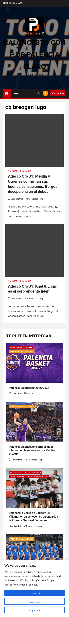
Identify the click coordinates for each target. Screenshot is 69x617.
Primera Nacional (38, 476)
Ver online (58, 93)
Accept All (34, 593)
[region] (34, 588)
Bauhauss (31, 393)
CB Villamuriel (18, 476)
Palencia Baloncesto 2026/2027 (29, 388)
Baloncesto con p (35, 198)
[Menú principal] (16, 93)
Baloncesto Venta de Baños (25, 472)
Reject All (34, 610)
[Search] (38, 93)
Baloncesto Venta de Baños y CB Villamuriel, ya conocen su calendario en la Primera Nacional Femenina (34, 516)
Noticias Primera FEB (19, 170)
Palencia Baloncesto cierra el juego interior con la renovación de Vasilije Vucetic (32, 450)
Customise (34, 601)
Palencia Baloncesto (22, 351)
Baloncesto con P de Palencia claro (34, 54)
